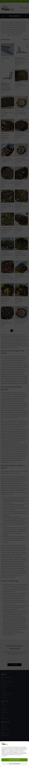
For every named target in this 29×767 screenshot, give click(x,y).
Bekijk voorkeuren (14, 763)
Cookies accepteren (14, 760)
